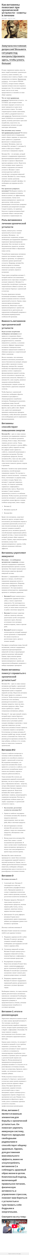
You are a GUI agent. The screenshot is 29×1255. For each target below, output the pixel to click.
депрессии (19, 966)
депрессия (8, 116)
